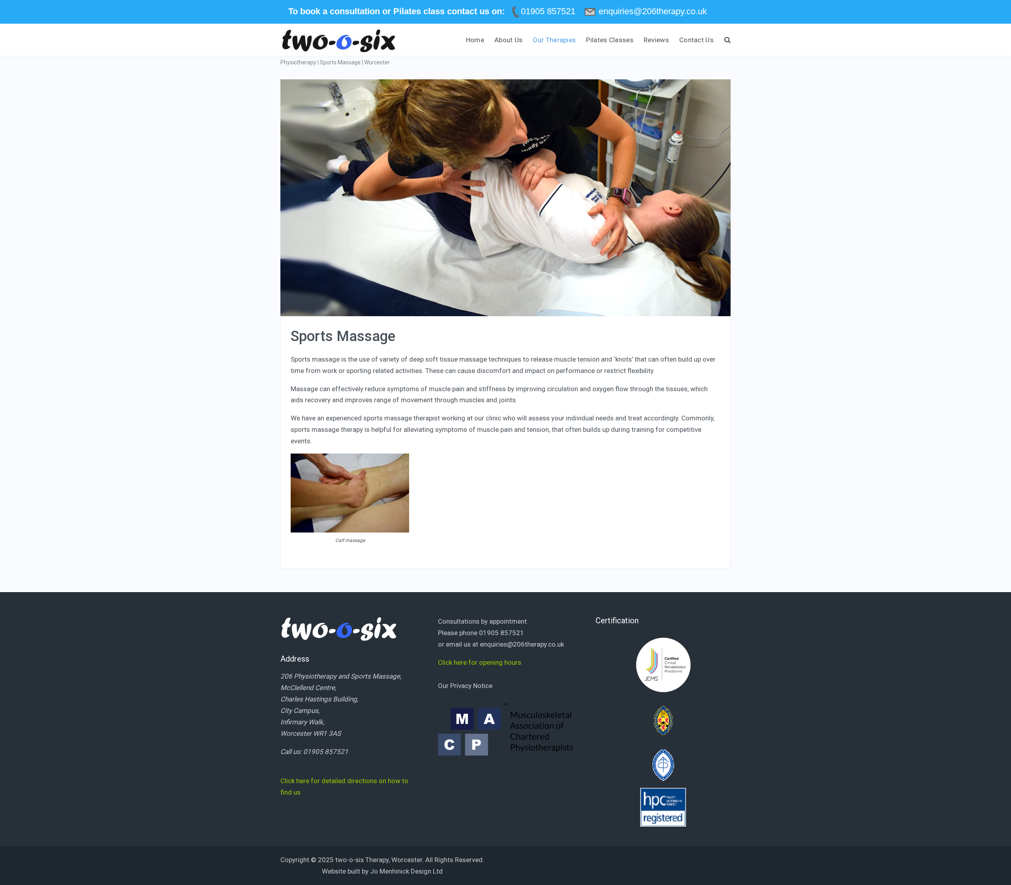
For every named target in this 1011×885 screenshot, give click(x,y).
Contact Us (696, 40)
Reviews (656, 40)
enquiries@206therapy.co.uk (522, 644)
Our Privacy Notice (465, 686)
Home (475, 40)
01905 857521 (325, 752)
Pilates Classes (609, 40)
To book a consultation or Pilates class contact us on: (396, 11)
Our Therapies (554, 40)
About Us (508, 40)
